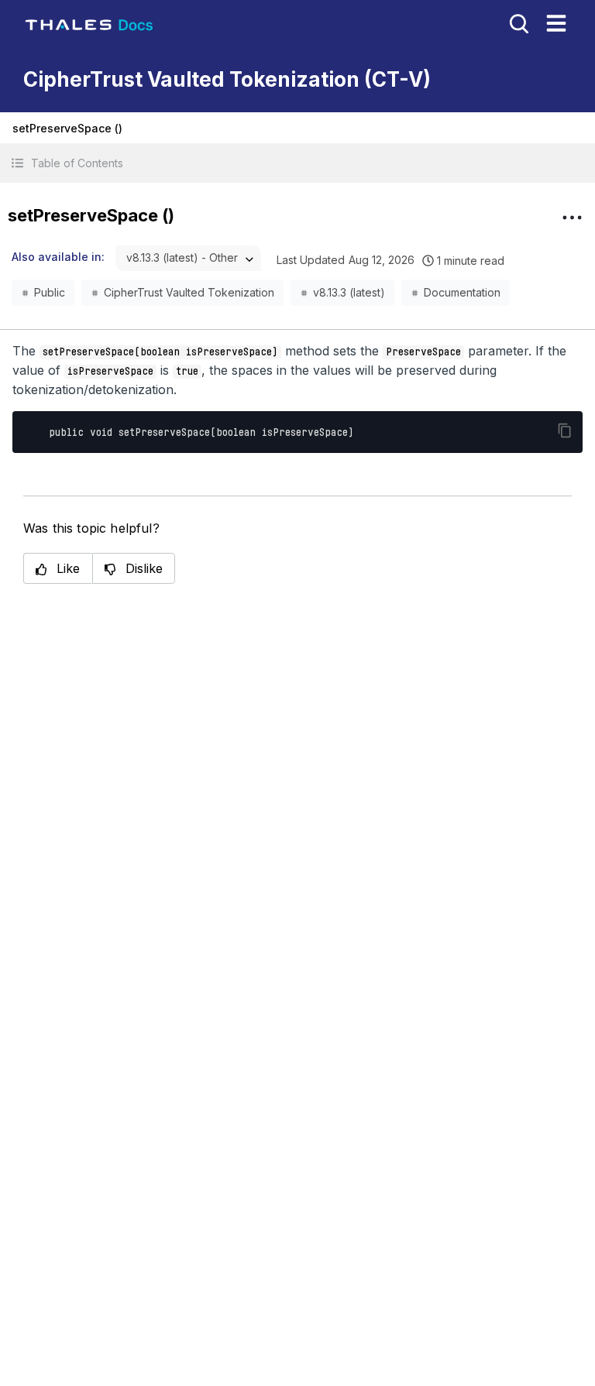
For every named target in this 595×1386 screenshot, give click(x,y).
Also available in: (58, 256)
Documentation (462, 292)
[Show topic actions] (571, 217)
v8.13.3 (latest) (349, 292)
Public (49, 292)
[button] (297, 163)
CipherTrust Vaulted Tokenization (189, 292)
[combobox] (188, 258)
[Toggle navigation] (556, 23)
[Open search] (517, 22)
